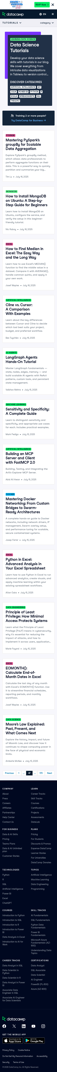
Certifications (37, 808)
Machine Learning (40, 879)
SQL (4, 884)
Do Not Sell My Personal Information (17, 1056)
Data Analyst (37, 965)
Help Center (8, 817)
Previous (9, 773)
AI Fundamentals (39, 915)
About (5, 794)
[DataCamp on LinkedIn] (24, 1026)
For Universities (38, 858)
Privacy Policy (8, 1050)
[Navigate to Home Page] (13, 14)
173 (41, 773)
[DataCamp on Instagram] (43, 1026)
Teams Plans (8, 844)
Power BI (6, 893)
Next (49, 773)
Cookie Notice (24, 1050)
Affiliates (6, 808)
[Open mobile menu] (53, 14)
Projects (35, 812)
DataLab (35, 822)
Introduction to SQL (12, 920)
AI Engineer (37, 979)
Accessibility (42, 1056)
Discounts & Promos (41, 844)
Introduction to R (10, 925)
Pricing (5, 839)
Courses (35, 803)
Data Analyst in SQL (12, 965)
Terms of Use (18, 1062)
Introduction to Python (13, 915)
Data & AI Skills (10, 834)
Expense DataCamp (41, 848)
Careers (6, 803)
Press (5, 798)
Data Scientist (38, 975)
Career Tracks (38, 794)
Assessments (37, 817)
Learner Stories (38, 853)
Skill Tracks (36, 798)
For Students (37, 839)
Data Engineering (39, 884)
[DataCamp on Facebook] (4, 1026)
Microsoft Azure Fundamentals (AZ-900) (40, 943)
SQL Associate (38, 970)
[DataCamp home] (23, 1019)
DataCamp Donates (41, 862)
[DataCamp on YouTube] (33, 1026)
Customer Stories (10, 856)
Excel (5, 898)
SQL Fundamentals (40, 920)
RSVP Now (41, 4)
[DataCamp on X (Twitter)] (14, 1026)
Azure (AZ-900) (39, 989)
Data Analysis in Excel (13, 937)
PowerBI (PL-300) (39, 984)
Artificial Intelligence (12, 889)
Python (5, 875)
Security (5, 1062)
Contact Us (8, 822)
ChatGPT (7, 903)
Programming (38, 889)
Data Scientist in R (11, 978)
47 (29, 773)
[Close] (53, 5)
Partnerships (8, 812)
